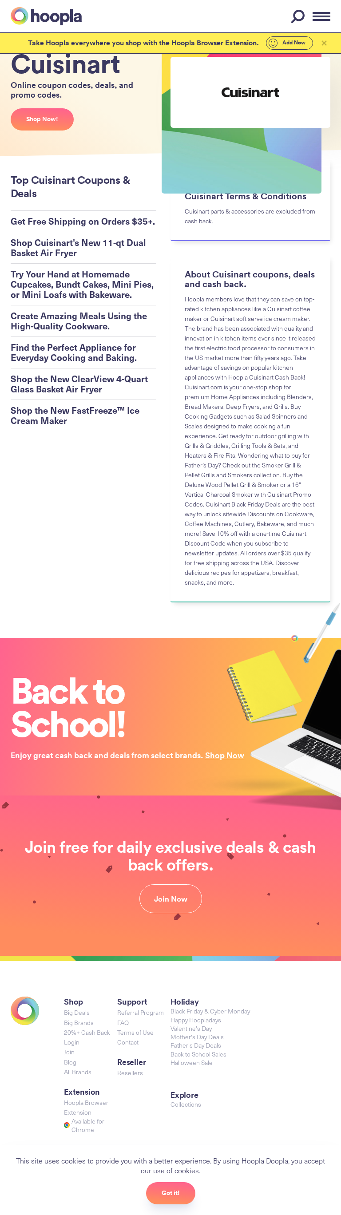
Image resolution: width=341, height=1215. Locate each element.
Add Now (293, 43)
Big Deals (77, 1012)
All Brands (77, 1071)
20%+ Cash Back (87, 1032)
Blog (70, 1062)
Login (71, 1042)
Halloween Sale (191, 1062)
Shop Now (224, 755)
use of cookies (176, 1170)
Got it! (171, 1192)
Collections (185, 1104)
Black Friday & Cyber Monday (210, 1011)
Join (69, 1052)
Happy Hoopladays (195, 1020)
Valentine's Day (191, 1028)
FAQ (123, 1022)
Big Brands (79, 1022)
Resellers (130, 1072)
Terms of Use (135, 1032)
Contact (128, 1042)
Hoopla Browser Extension (86, 1107)
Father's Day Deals (195, 1045)
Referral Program (140, 1012)
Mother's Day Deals (197, 1037)
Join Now (170, 899)
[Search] (299, 16)
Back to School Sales (198, 1054)
